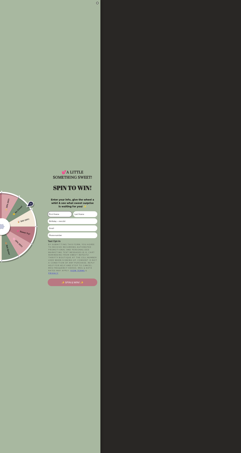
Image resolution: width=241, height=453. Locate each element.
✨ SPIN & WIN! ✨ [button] (72, 282)
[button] (97, 3)
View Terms (77, 271)
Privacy (53, 273)
